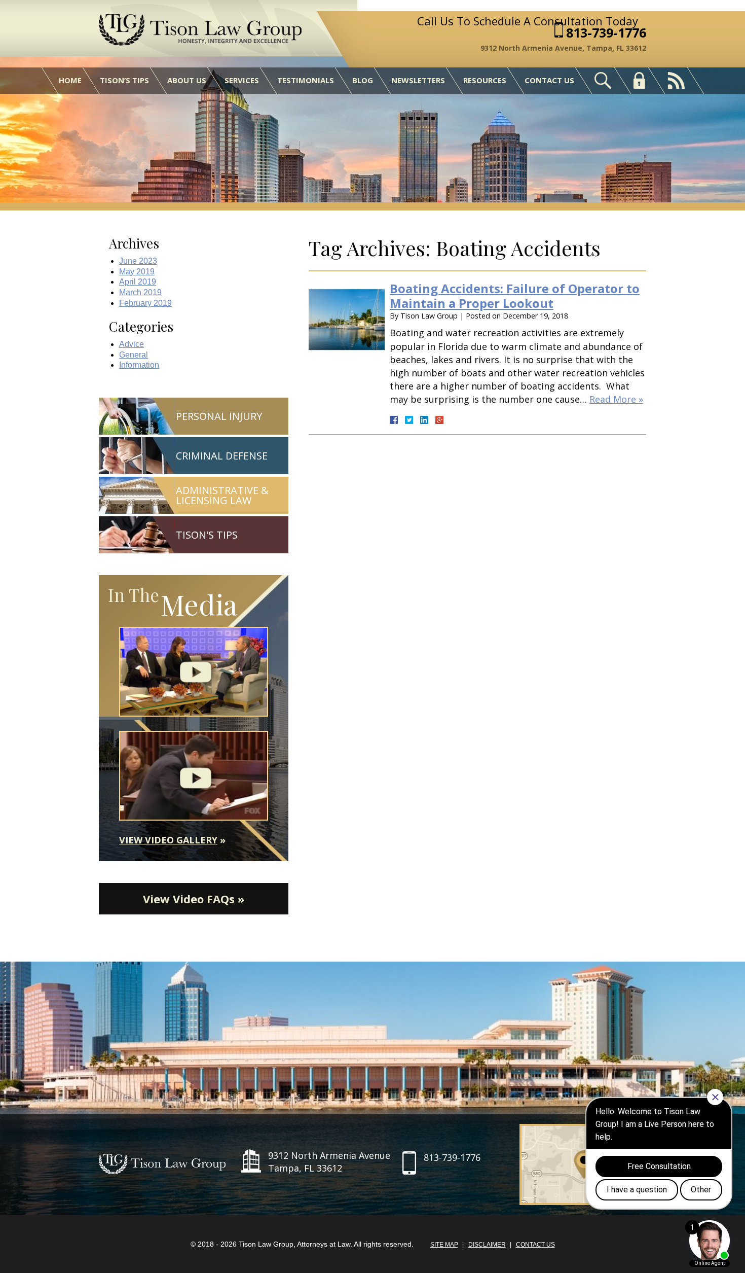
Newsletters (418, 80)
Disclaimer (487, 1244)
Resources (484, 80)
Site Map (444, 1244)
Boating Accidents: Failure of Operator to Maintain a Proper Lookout (515, 295)
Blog (362, 80)
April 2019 (137, 281)
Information (139, 365)
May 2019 (137, 271)
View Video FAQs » (193, 898)
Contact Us (549, 80)
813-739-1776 (606, 32)
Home (70, 80)
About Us (186, 80)
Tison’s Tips (124, 80)
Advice (131, 344)
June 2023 (138, 261)
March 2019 (140, 292)
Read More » (616, 399)
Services (242, 80)
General (133, 354)
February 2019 (145, 303)
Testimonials (305, 80)
